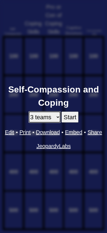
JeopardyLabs (53, 146)
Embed (73, 132)
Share (95, 132)
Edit (9, 132)
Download (48, 132)
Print (25, 132)
